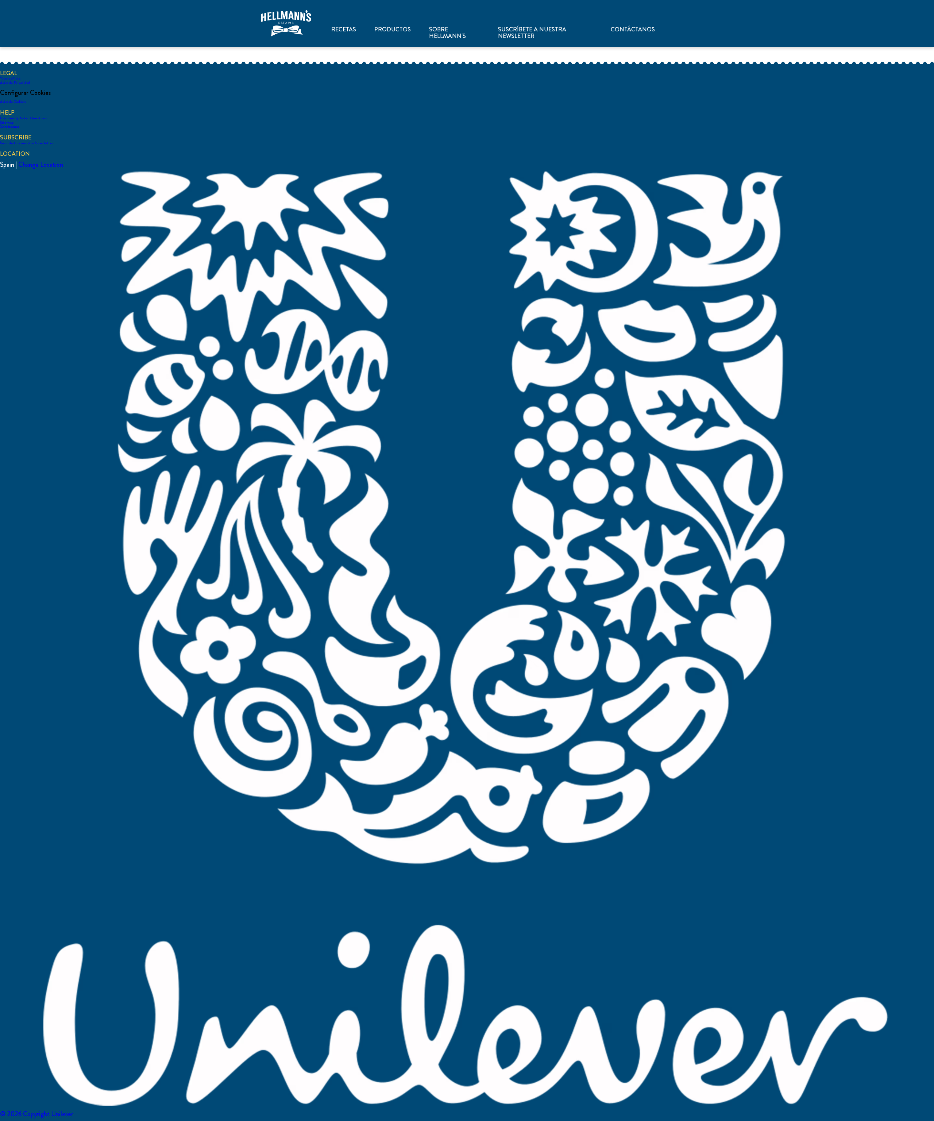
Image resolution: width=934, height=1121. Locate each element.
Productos (392, 29)
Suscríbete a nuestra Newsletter (532, 33)
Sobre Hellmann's (447, 33)
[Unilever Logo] (467, 1104)
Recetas (343, 29)
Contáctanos (633, 29)
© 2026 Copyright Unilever (36, 1114)
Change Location (40, 164)
